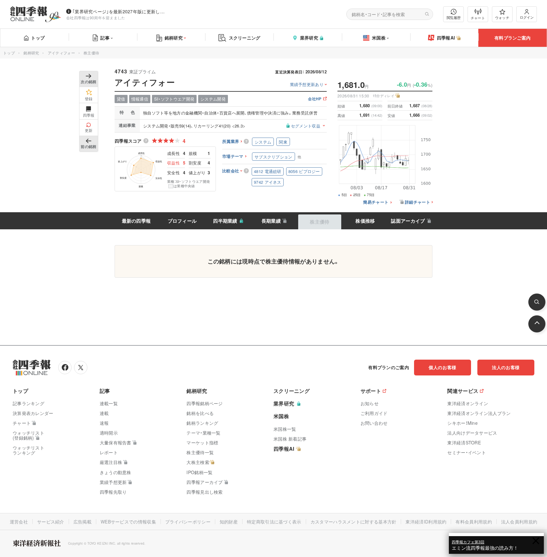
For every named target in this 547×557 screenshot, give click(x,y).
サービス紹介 (50, 521)
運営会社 (19, 521)
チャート (478, 17)
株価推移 (365, 220)
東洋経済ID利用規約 (426, 521)
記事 (105, 37)
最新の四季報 (136, 220)
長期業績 (271, 220)
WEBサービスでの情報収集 (128, 521)
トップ (38, 37)
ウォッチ (502, 17)
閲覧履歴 (454, 17)
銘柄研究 (174, 37)
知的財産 (229, 521)
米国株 (379, 37)
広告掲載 (82, 521)
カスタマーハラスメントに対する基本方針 (354, 521)
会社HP (314, 99)
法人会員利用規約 (519, 521)
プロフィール (182, 220)
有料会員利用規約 (474, 521)
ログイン (527, 17)
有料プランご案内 (512, 37)
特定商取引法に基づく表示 (274, 521)
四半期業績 (225, 220)
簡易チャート (375, 202)
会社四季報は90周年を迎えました (95, 17)
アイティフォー (61, 52)
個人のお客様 (442, 367)
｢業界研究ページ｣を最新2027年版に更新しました (119, 11)
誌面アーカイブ (408, 220)
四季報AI (446, 37)
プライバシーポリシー (188, 521)
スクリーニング (245, 37)
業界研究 (309, 37)
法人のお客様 (506, 367)
